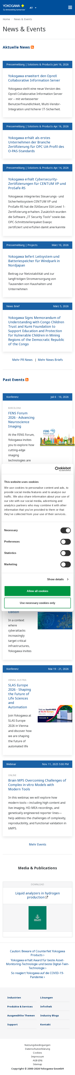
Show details (55, 579)
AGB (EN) (37, 1060)
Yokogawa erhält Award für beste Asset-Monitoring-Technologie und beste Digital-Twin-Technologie (37, 964)
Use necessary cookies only (37, 602)
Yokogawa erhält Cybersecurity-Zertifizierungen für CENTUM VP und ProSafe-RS (37, 183)
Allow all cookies (37, 590)
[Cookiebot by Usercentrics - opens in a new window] (55, 469)
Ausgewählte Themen (21, 1015)
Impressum (37, 1056)
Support (12, 1024)
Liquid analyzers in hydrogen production (37, 895)
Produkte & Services (20, 1006)
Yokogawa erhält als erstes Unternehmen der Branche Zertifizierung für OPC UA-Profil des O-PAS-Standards (36, 144)
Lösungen (46, 997)
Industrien (14, 997)
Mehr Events (37, 844)
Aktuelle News (17, 47)
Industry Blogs (49, 1015)
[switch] (65, 542)
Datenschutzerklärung (37, 1048)
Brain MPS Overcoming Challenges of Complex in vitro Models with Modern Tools (37, 784)
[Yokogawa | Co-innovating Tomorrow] (14, 7)
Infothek (46, 1006)
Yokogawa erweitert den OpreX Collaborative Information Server (34, 78)
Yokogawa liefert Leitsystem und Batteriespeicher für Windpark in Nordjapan (34, 260)
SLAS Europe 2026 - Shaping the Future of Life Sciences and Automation (19, 696)
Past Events (14, 379)
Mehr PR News (22, 360)
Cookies (37, 1052)
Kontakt (45, 1024)
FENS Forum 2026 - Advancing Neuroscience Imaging (21, 419)
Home (6, 19)
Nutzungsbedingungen (37, 1045)
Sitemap (37, 1064)
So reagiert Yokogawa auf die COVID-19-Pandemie (37, 975)
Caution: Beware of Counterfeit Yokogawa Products (37, 953)
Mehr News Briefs (50, 360)
